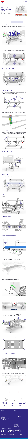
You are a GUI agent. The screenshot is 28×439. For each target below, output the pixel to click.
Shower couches (3, 420)
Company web (3, 435)
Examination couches (3, 416)
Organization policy (16, 426)
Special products (3, 417)
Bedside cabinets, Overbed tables (5, 418)
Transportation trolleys (3, 419)
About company (16, 424)
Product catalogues (16, 425)
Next (25, 402)
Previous (2, 402)
